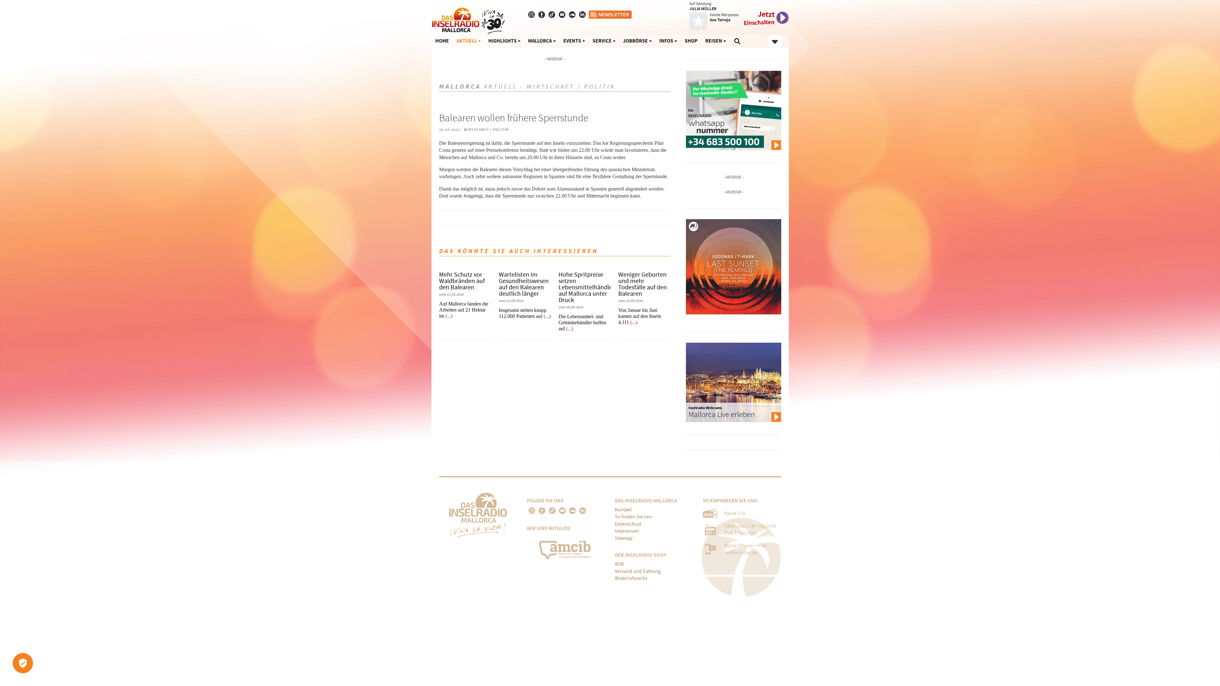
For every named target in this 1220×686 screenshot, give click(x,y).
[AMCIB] (566, 548)
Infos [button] (666, 40)
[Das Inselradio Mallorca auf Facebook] (542, 14)
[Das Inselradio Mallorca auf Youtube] (563, 14)
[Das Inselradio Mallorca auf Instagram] (532, 14)
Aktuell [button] (467, 40)
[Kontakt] (583, 14)
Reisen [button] (713, 40)
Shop (691, 40)
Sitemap (624, 538)
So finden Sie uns (633, 517)
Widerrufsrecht (631, 578)
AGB (619, 564)
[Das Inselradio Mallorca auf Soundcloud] (573, 14)
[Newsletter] (610, 14)
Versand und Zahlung (638, 571)
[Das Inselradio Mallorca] (468, 19)
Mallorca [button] (540, 40)
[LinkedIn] (582, 510)
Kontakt (623, 510)
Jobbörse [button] (635, 40)
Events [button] (572, 40)
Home (442, 40)
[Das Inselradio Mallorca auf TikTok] (552, 14)
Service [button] (602, 40)
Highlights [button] (502, 40)
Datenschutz (628, 524)
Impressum (627, 531)
